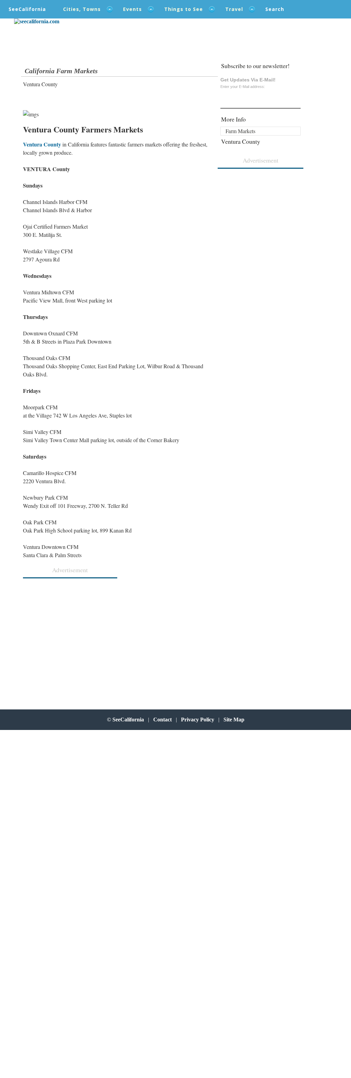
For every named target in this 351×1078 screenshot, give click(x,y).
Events (132, 9)
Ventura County (42, 144)
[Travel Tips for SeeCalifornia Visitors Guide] (36, 21)
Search (274, 9)
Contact (162, 719)
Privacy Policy (197, 719)
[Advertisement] (68, 636)
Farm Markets (240, 130)
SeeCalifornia (27, 9)
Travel (234, 9)
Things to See (183, 9)
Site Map (233, 719)
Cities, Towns (82, 9)
